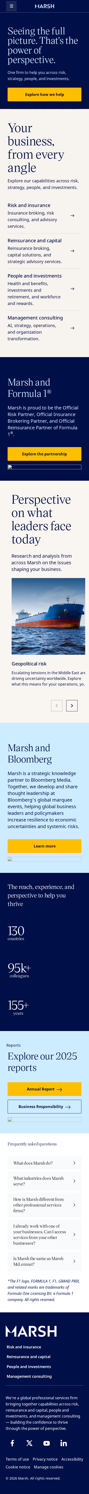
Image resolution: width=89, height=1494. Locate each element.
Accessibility (72, 1459)
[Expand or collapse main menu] (11, 6)
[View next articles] (72, 705)
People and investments (35, 289)
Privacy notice (45, 1459)
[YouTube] (46, 1443)
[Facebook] (12, 1443)
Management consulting (35, 327)
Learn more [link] (45, 846)
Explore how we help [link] (44, 94)
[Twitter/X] (29, 1443)
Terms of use (17, 1459)
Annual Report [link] (41, 1089)
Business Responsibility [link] (41, 1106)
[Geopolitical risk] (50, 616)
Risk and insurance (32, 215)
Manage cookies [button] (48, 1467)
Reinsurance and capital (35, 250)
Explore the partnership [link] (44, 454)
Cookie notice (18, 1467)
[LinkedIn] (63, 1443)
